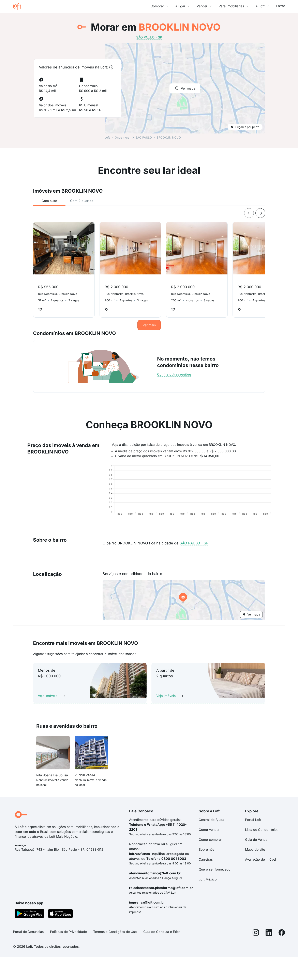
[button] (184, 600)
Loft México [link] (208, 879)
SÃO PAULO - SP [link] (149, 37)
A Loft (260, 6)
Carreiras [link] (206, 859)
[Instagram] (256, 933)
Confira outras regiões (174, 374)
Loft (107, 137)
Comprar (157, 6)
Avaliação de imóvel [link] (260, 859)
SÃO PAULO (143, 137)
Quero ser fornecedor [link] (215, 869)
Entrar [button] (280, 6)
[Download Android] (29, 914)
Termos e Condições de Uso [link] (115, 932)
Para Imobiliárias (231, 6)
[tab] (49, 201)
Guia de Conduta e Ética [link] (161, 932)
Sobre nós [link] (206, 849)
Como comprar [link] (210, 840)
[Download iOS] (60, 914)
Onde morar (123, 137)
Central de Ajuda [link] (211, 820)
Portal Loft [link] (253, 820)
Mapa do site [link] (255, 849)
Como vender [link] (209, 830)
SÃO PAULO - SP (194, 543)
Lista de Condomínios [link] (261, 830)
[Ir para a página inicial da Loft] (18, 6)
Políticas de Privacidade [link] (68, 932)
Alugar (180, 6)
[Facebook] (282, 933)
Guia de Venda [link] (256, 840)
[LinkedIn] (269, 933)
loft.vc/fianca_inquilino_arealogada (156, 854)
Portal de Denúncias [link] (28, 932)
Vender (202, 6)
